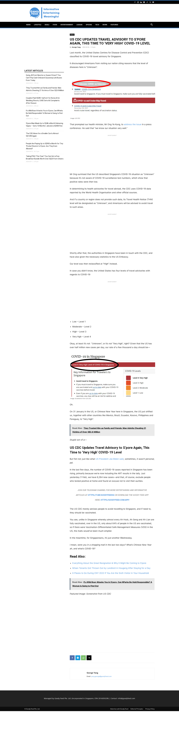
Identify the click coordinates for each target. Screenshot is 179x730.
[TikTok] (147, 2)
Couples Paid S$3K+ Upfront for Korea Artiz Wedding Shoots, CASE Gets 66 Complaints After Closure (43, 100)
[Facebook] (135, 2)
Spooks (89, 25)
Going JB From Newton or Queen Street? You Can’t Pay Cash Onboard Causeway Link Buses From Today (44, 77)
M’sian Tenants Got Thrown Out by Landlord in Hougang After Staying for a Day (111, 568)
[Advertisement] (110, 12)
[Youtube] (153, 2)
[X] (150, 2)
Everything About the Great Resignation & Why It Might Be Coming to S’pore (109, 563)
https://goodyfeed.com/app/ (115, 500)
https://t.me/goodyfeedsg (101, 495)
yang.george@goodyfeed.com (101, 676)
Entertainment (67, 25)
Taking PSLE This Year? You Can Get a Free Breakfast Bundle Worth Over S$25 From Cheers (44, 157)
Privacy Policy (150, 709)
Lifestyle (37, 25)
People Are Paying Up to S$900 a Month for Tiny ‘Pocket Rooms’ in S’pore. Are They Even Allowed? (44, 146)
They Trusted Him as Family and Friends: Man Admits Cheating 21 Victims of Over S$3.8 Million (45, 89)
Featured (114, 25)
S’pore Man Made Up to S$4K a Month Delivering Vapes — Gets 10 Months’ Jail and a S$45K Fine (44, 124)
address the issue (132, 124)
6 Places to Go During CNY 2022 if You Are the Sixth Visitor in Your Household (110, 573)
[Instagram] (138, 2)
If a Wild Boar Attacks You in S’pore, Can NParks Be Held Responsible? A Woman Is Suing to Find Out (44, 113)
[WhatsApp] (83, 657)
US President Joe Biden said (110, 459)
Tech (97, 25)
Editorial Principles (137, 709)
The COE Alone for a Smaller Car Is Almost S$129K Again (42, 134)
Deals (47, 25)
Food (55, 25)
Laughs (79, 25)
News (28, 25)
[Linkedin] (141, 2)
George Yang (76, 47)
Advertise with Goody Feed (119, 709)
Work (105, 25)
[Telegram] (144, 2)
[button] (152, 25)
